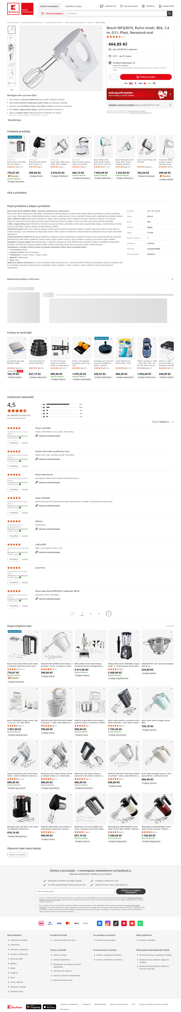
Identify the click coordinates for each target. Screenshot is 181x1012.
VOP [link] (133, 1004)
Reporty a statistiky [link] (147, 940)
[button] (61, 404)
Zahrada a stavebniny (19, 949)
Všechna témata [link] (60, 955)
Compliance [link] (86, 1004)
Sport (12, 977)
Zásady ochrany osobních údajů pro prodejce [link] (154, 960)
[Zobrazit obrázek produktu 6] (12, 74)
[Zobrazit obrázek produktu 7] (12, 83)
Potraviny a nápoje (18, 987)
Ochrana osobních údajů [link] (119, 1004)
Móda (12, 968)
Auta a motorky (16, 982)
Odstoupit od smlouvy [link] (62, 971)
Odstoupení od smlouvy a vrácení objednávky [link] (67, 965)
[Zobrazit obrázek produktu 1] (12, 30)
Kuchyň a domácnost (19, 954)
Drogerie (14, 973)
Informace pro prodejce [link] (106, 940)
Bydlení (13, 963)
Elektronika (15, 945)
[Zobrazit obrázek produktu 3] (12, 47)
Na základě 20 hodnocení (18, 415)
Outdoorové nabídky (18, 940)
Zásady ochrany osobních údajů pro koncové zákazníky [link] (154, 967)
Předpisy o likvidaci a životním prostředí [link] (153, 1004)
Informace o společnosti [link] (69, 1004)
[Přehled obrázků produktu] (11, 58)
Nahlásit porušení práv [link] (62, 980)
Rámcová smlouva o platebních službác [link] (155, 955)
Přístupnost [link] (64, 1009)
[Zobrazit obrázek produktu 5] (12, 65)
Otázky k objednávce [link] (61, 959)
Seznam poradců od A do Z (64, 940)
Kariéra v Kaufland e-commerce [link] (109, 959)
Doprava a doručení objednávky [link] (66, 975)
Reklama (10, 160)
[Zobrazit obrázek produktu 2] (12, 39)
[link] (73, 6)
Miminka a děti (16, 959)
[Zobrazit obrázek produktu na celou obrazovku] (61, 58)
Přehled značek (16, 991)
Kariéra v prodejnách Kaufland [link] (109, 955)
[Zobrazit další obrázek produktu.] (12, 90)
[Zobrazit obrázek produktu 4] (12, 56)
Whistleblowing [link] (100, 1004)
